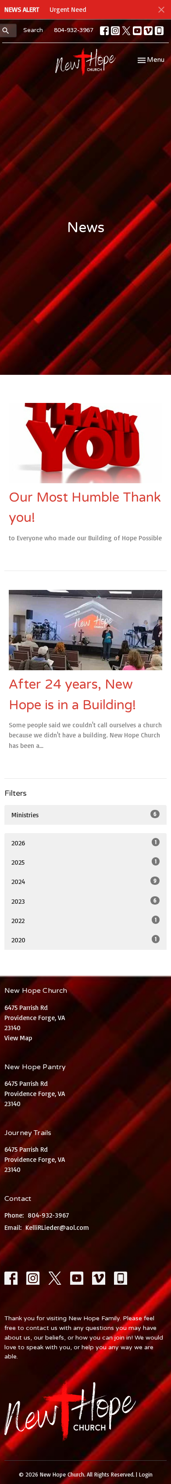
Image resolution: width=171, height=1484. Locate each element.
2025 (84, 862)
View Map (18, 1038)
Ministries (84, 814)
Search (33, 30)
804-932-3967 (73, 30)
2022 (84, 920)
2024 (84, 881)
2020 (84, 939)
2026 (84, 842)
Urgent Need (68, 9)
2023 (84, 901)
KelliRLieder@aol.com (57, 1227)
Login (146, 1474)
